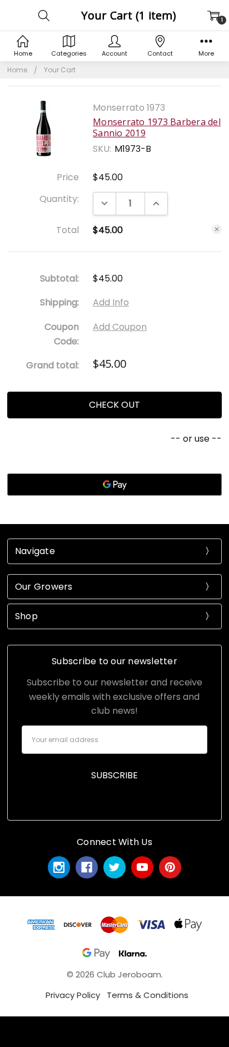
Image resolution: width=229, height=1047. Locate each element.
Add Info (111, 302)
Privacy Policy (73, 995)
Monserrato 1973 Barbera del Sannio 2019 (157, 127)
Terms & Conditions (147, 995)
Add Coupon (120, 326)
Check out (114, 404)
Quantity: (59, 198)
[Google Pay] (114, 484)
